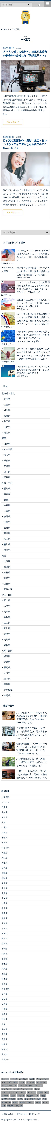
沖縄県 (7, 695)
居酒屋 (4, 1099)
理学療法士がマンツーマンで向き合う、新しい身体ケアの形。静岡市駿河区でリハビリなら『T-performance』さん (31, 748)
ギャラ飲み (13, 1082)
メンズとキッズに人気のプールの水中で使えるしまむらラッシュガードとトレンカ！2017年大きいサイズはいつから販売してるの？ (33, 354)
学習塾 (43, 1096)
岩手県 (7, 410)
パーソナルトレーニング (33, 1086)
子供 (36, 1096)
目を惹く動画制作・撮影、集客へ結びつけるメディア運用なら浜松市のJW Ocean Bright (25, 144)
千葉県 (7, 460)
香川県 (7, 628)
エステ (32, 1079)
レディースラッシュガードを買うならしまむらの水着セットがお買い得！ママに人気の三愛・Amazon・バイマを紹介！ (33, 336)
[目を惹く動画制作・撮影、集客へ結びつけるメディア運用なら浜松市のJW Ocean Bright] (25, 184)
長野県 (7, 527)
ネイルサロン (42, 1082)
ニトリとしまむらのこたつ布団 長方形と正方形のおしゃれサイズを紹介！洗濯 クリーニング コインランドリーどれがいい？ (33, 287)
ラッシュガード (26, 1089)
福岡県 (7, 656)
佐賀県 (7, 661)
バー (20, 1086)
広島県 (7, 606)
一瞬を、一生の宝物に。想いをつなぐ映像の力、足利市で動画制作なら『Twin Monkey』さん (31, 774)
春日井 (4, 1102)
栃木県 (7, 471)
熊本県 (7, 678)
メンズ (16, 1089)
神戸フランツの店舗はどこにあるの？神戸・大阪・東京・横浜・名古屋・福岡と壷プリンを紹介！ (33, 271)
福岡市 (15, 1102)
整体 (44, 1099)
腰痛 (3, 1106)
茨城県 (7, 466)
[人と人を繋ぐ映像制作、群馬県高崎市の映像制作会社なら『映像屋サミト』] (25, 90)
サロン (21, 1082)
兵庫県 (7, 566)
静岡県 (7, 516)
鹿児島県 (8, 689)
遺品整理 (10, 1106)
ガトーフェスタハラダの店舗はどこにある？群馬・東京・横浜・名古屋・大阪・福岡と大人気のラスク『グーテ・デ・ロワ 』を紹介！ (33, 319)
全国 (3, 822)
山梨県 (7, 522)
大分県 (7, 673)
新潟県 (7, 533)
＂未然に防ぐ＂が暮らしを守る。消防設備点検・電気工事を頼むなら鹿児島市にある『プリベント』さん (31, 733)
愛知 (26, 1099)
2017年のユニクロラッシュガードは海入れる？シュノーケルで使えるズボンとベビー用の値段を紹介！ (33, 255)
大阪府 (7, 561)
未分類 (4, 948)
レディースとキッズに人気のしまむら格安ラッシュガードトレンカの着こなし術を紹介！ (33, 369)
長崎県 (7, 667)
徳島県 (7, 634)
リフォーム (6, 1092)
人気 (46, 1092)
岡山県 (7, 600)
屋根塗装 (12, 1099)
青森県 (7, 404)
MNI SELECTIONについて (28, 1114)
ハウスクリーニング (9, 1086)
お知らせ (5, 802)
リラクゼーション (18, 1092)
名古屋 (7, 494)
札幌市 (4, 953)
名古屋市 (21, 1096)
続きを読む (11, 121)
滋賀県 (7, 583)
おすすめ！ (23, 1079)
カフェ (4, 1082)
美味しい (30, 1102)
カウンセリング (42, 1079)
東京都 (7, 443)
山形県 (7, 427)
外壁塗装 (29, 1096)
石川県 (7, 544)
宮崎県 (7, 684)
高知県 (7, 639)
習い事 (38, 1102)
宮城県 (7, 415)
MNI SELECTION (18, 1120)
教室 (39, 1099)
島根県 (7, 617)
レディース (31, 1092)
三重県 (7, 510)
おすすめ (14, 1079)
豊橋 (6, 499)
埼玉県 (7, 455)
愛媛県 (7, 645)
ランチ (37, 1089)
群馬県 (7, 477)
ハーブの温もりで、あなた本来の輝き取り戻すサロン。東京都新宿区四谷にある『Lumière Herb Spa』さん (31, 717)
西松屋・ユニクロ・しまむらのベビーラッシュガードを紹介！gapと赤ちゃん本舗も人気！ (33, 302)
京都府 (7, 572)
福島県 (7, 432)
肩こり (45, 1102)
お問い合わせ (38, 4)
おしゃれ (5, 1079)
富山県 (7, 538)
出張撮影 (5, 1096)
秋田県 (7, 421)
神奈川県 (8, 449)
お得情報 (5, 797)
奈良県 (7, 578)
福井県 (7, 550)
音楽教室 (19, 1106)
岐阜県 (7, 505)
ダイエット (30, 1082)
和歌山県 (8, 589)
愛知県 (7, 488)
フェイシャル (7, 1089)
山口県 (7, 622)
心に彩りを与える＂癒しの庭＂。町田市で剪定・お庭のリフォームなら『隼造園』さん (31, 762)
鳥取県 (7, 611)
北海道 (7, 399)
